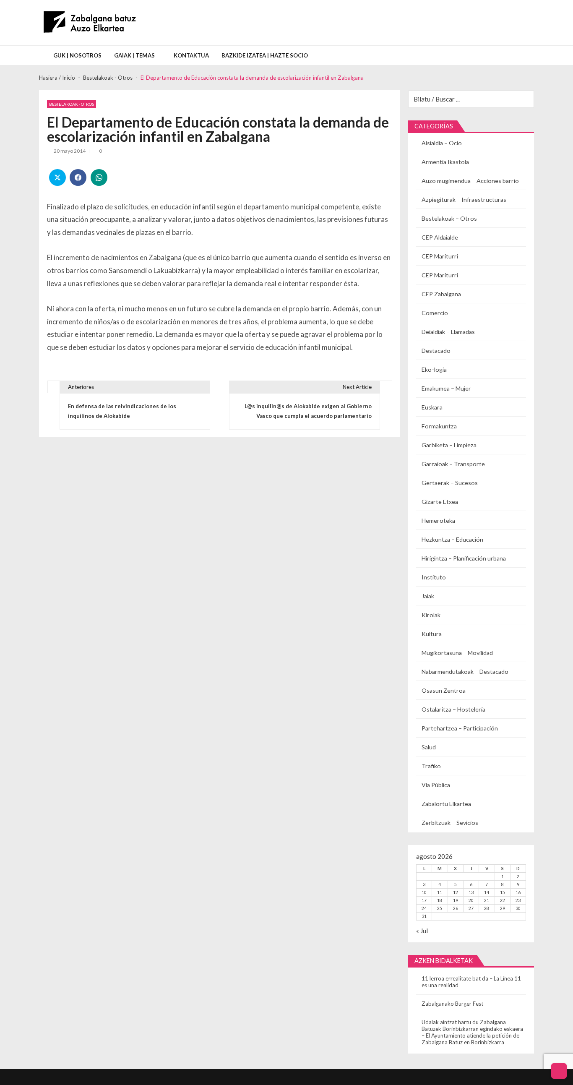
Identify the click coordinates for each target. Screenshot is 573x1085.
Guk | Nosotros (77, 55)
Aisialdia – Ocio (442, 142)
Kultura (432, 633)
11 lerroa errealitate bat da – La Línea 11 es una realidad (471, 981)
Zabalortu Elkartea (446, 803)
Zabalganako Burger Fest (452, 1003)
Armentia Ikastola (445, 161)
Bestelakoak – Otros (449, 218)
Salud (429, 747)
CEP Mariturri (440, 256)
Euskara (432, 407)
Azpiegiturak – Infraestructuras (464, 199)
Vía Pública (436, 784)
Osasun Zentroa (444, 690)
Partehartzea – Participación (460, 728)
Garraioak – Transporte (453, 463)
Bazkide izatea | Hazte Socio (264, 55)
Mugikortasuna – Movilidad (457, 652)
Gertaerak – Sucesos (450, 482)
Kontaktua (191, 55)
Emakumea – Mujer (446, 388)
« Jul (422, 930)
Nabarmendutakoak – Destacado (465, 671)
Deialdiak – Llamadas (448, 331)
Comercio (435, 312)
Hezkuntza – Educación (452, 539)
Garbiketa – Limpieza (449, 445)
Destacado (436, 350)
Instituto (434, 577)
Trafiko (431, 765)
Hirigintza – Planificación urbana (464, 558)
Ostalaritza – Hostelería (453, 709)
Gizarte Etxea (440, 501)
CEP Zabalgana (441, 293)
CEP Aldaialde (440, 237)
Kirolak (431, 614)
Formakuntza (439, 426)
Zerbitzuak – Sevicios (450, 822)
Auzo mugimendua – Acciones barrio (470, 180)
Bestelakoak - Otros (71, 104)
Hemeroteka (438, 520)
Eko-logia (434, 369)
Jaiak (428, 596)
